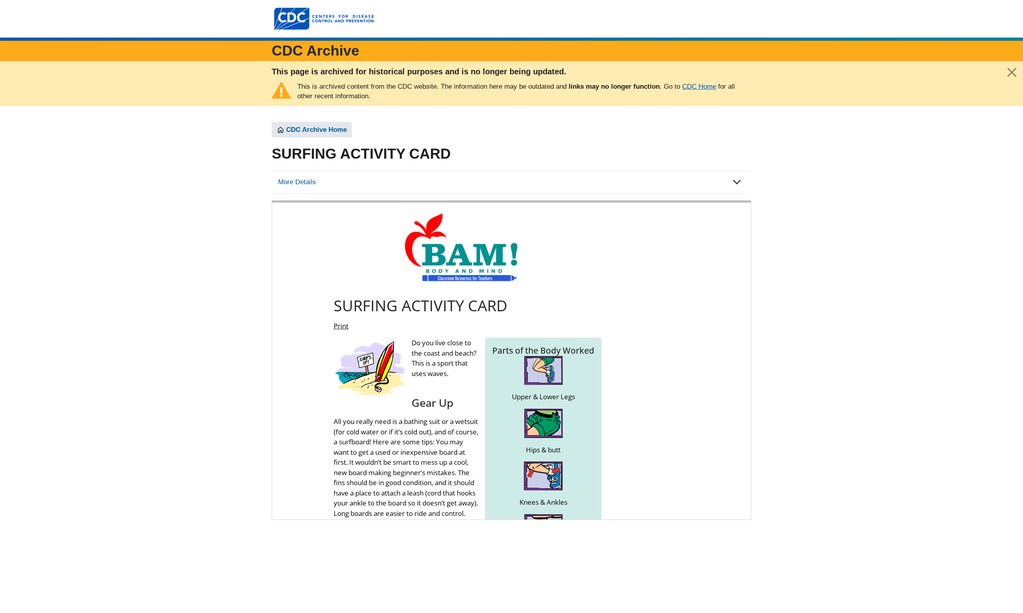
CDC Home (699, 86)
